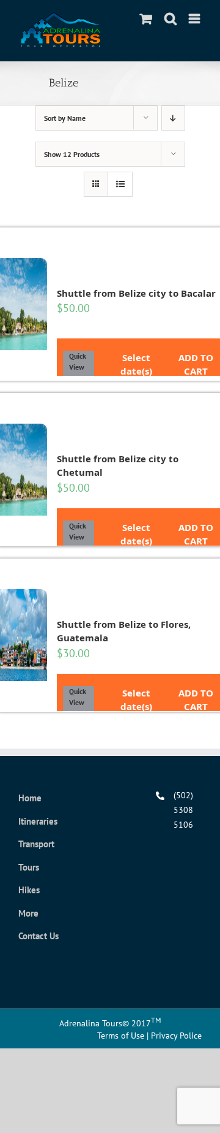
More (28, 913)
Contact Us (38, 936)
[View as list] (120, 184)
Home (30, 798)
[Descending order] (173, 118)
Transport (36, 844)
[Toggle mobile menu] (195, 18)
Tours (28, 867)
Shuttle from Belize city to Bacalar (136, 293)
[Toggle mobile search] (170, 18)
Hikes (29, 890)
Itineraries (37, 821)
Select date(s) (136, 355)
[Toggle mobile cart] (146, 18)
